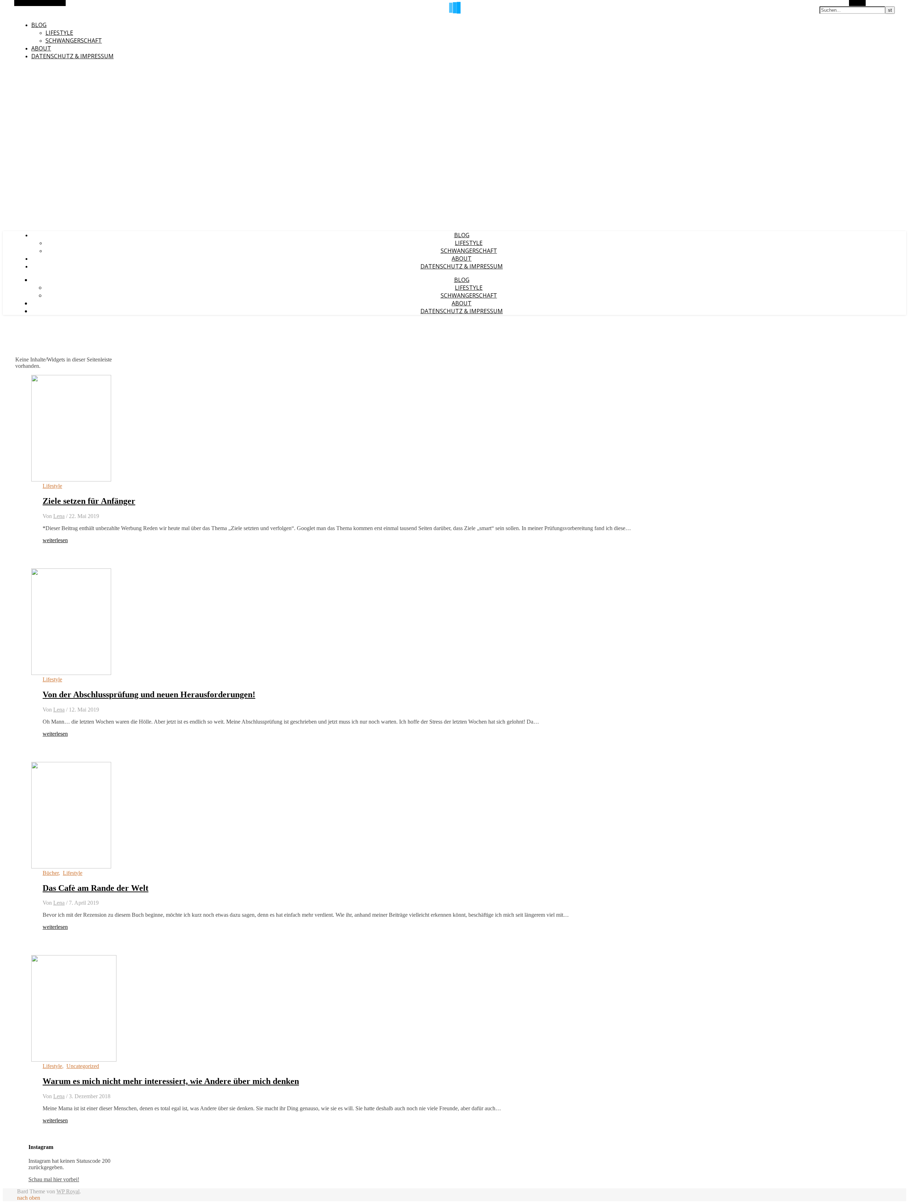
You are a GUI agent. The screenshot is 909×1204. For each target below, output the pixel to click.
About (41, 48)
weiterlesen (55, 540)
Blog (39, 25)
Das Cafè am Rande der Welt (95, 888)
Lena (59, 516)
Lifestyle (59, 33)
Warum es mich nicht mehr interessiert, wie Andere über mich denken (171, 1081)
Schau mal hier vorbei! (53, 1179)
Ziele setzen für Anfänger (89, 501)
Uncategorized (82, 1066)
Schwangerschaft (73, 40)
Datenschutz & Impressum (72, 56)
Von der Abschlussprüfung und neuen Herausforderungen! (149, 694)
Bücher (51, 873)
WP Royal (68, 1191)
